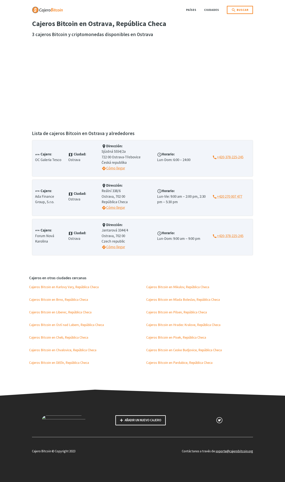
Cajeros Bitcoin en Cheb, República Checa (58, 337)
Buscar (240, 10)
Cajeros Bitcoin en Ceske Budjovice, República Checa (184, 350)
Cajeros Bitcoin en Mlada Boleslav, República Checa (183, 299)
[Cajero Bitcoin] (47, 9)
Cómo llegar (113, 168)
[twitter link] (219, 420)
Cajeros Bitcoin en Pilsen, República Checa (176, 312)
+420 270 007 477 (227, 196)
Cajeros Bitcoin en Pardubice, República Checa (179, 362)
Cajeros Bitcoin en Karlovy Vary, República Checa (64, 287)
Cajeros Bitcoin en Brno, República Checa (58, 299)
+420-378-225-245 (227, 157)
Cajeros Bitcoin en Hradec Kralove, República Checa (183, 324)
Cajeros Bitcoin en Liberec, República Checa (60, 312)
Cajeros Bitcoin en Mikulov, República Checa (177, 287)
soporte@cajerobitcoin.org (234, 451)
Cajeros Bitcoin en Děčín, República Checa (59, 362)
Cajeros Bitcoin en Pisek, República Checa (176, 337)
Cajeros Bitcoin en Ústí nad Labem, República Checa (66, 324)
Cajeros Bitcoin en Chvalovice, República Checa (62, 350)
